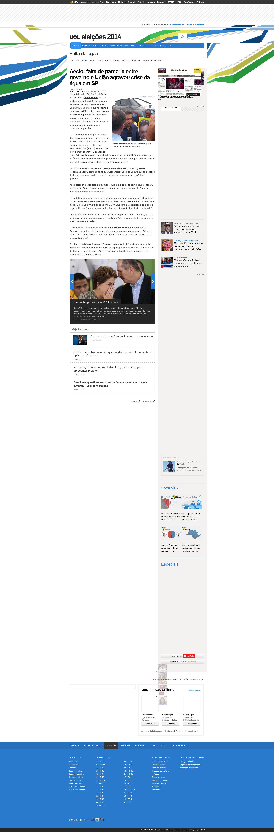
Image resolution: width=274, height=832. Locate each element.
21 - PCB (100, 768)
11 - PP (99, 786)
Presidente (73, 761)
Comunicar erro (147, 401)
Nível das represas (131, 61)
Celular (102, 820)
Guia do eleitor (162, 45)
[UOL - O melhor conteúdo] (74, 3)
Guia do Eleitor (161, 757)
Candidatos (75, 757)
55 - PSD (128, 768)
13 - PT (127, 786)
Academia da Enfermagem (151, 731)
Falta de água (84, 53)
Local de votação (159, 768)
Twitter (97, 820)
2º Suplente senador (77, 789)
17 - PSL (128, 777)
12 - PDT (100, 774)
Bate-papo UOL (180, 745)
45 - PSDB (128, 771)
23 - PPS (100, 793)
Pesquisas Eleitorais (192, 757)
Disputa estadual (90, 45)
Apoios (133, 45)
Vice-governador (75, 783)
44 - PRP (100, 802)
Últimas (75, 45)
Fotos (84, 61)
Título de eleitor (158, 764)
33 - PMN (100, 783)
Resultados (108, 45)
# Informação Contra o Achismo (187, 24)
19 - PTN (128, 799)
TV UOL (172, 2)
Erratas (182, 679)
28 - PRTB (100, 805)
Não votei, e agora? (160, 780)
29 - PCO (100, 771)
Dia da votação (158, 777)
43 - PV (127, 802)
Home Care (191, 731)
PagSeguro (189, 2)
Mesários (156, 789)
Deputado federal (76, 771)
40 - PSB (128, 761)
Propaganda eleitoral (160, 771)
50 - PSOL (128, 780)
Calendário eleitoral (160, 761)
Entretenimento (93, 745)
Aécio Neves (91, 97)
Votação (155, 774)
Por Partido (103, 757)
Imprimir (134, 401)
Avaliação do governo (189, 768)
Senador (72, 768)
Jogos (163, 745)
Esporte (132, 2)
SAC (102, 2)
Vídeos (92, 61)
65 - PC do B (101, 764)
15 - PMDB (101, 780)
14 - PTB (128, 793)
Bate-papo (111, 2)
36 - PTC (128, 796)
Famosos (161, 2)
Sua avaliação (146, 45)
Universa (151, 2)
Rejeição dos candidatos (190, 764)
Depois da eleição (159, 783)
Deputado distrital (76, 777)
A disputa (156, 786)
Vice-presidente (75, 780)
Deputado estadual (76, 774)
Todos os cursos (194, 690)
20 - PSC (128, 764)
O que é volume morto (108, 61)
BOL (180, 2)
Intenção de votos (187, 761)
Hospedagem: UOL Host (198, 830)
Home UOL (74, 745)
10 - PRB (100, 799)
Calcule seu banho (152, 61)
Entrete (141, 2)
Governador (73, 764)
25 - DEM (100, 761)
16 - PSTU (128, 783)
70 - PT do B (129, 789)
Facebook (93, 820)
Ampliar (146, 263)
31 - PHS (100, 777)
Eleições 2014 (101, 36)
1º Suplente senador (77, 786)
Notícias (122, 2)
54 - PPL (100, 789)
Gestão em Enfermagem (174, 731)
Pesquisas (122, 45)
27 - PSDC (128, 774)
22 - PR (99, 796)
